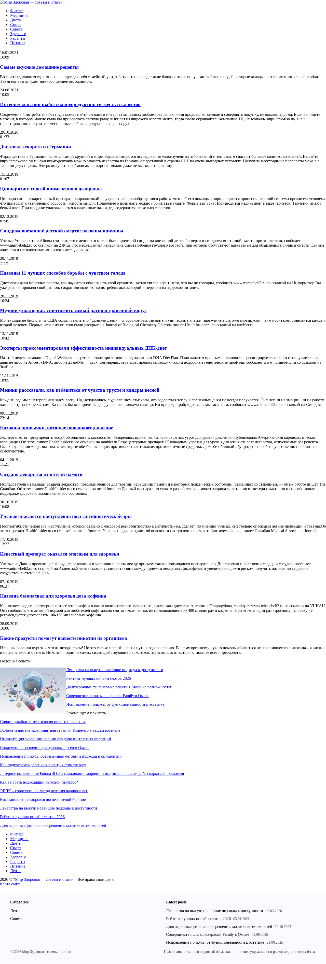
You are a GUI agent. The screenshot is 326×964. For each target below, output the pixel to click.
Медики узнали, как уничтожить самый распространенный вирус (73, 310)
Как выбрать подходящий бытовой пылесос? (39, 782)
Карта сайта (10, 884)
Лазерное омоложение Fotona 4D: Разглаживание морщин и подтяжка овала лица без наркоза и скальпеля (92, 773)
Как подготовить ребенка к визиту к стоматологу (43, 765)
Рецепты (17, 38)
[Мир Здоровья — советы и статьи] (31, 2)
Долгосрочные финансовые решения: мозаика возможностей (119, 687)
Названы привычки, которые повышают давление (56, 427)
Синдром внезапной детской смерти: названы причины (61, 230)
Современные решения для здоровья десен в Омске (44, 747)
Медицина (19, 15)
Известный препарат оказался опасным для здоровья (59, 554)
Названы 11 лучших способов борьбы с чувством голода (63, 273)
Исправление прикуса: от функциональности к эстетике (115, 704)
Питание (17, 43)
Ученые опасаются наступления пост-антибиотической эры (66, 516)
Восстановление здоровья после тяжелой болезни (43, 799)
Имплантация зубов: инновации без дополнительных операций (55, 739)
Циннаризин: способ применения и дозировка (51, 188)
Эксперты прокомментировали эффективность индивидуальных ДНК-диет (83, 348)
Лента (15, 871)
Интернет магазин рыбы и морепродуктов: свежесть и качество (70, 104)
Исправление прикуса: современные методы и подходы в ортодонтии (61, 756)
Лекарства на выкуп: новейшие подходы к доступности (114, 670)
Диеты (16, 20)
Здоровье (18, 34)
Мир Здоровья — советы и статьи (44, 879)
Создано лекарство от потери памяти (41, 474)
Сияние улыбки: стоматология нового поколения (43, 721)
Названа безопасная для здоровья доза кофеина (53, 596)
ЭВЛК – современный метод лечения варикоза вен (44, 791)
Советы (16, 29)
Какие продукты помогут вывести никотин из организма (63, 638)
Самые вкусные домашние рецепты (39, 67)
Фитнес (16, 11)
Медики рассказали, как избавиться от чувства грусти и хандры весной (79, 390)
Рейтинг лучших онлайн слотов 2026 (98, 678)
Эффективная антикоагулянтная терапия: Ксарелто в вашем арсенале (60, 730)
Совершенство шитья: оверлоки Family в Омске (107, 695)
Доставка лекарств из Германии (35, 146)
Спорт (15, 24)
